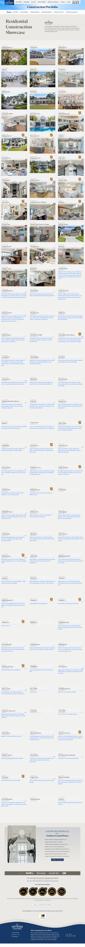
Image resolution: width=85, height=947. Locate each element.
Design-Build (19, 2)
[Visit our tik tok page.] (72, 936)
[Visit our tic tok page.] (76, 3)
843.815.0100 (75, 1)
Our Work (33, 2)
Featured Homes (24, 12)
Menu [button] (9, 12)
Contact (69, 2)
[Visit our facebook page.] (67, 936)
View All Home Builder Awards (42, 905)
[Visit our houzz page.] (78, 3)
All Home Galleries (34, 12)
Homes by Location (58, 12)
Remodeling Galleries (47, 12)
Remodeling (26, 2)
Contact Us (15, 936)
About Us (63, 2)
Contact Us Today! (57, 859)
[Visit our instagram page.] (70, 936)
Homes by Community (53, 2)
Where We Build (41, 2)
